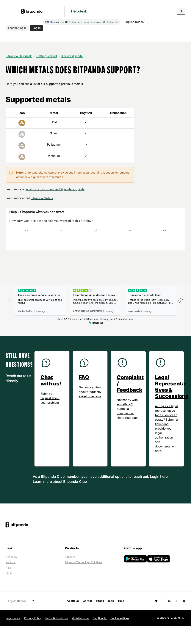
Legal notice (13, 618)
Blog (111, 601)
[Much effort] (61, 230)
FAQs (9, 573)
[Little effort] (130, 230)
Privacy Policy (32, 618)
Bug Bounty (100, 618)
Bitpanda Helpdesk (19, 56)
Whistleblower (80, 618)
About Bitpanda (72, 56)
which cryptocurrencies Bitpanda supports (55, 189)
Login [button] (155, 476)
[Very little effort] (164, 230)
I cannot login (17, 28)
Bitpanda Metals (42, 198)
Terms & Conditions (56, 618)
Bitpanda (70, 556)
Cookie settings (119, 618)
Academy (11, 556)
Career (87, 601)
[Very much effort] (26, 230)
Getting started (46, 56)
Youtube (10, 562)
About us (73, 601)
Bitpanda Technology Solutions (83, 562)
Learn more (43, 481)
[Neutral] (95, 230)
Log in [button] (37, 28)
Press (100, 601)
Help (8, 567)
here (164, 476)
